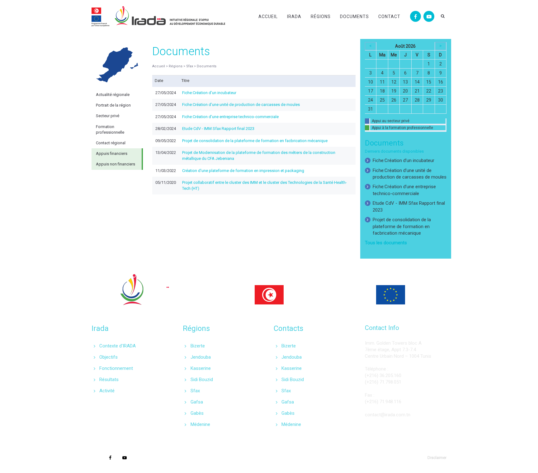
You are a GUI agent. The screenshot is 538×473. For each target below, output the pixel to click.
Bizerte (198, 346)
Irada (294, 16)
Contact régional (110, 143)
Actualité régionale (113, 94)
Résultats (109, 379)
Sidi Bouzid (202, 379)
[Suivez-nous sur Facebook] (415, 16)
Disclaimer (436, 457)
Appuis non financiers (115, 164)
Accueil (268, 16)
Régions (321, 16)
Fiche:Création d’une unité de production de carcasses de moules (241, 104)
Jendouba (201, 357)
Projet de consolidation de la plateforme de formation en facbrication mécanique (255, 140)
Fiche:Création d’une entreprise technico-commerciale (230, 116)
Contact (389, 16)
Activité (107, 391)
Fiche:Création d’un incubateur (209, 92)
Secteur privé (107, 115)
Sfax (195, 391)
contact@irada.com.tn (387, 415)
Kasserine (201, 368)
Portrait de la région (113, 105)
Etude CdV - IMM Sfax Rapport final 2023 (218, 128)
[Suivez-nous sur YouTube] (428, 16)
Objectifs (108, 357)
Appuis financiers (111, 153)
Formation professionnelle (110, 129)
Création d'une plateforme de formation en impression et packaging (243, 170)
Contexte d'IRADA (117, 346)
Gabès (197, 413)
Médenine (200, 424)
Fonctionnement (116, 368)
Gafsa (197, 402)
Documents (354, 16)
